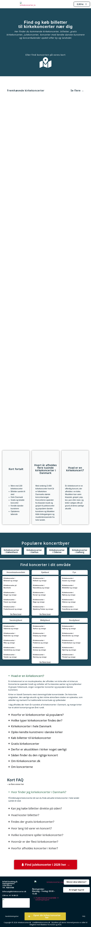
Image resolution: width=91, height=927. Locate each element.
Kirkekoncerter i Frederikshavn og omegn (71, 642)
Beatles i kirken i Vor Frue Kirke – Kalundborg (26, 373)
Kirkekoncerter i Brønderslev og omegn (70, 634)
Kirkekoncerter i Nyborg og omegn (68, 594)
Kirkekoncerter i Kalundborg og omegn (41, 587)
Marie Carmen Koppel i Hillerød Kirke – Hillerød (25, 258)
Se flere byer (15, 614)
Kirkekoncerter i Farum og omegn (10, 601)
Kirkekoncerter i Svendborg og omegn (70, 608)
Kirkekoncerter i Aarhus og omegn (39, 627)
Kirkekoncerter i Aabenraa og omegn (11, 627)
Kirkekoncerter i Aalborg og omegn (69, 627)
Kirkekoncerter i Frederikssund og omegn (13, 608)
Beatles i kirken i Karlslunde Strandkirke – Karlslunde (25, 430)
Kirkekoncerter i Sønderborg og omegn (12, 649)
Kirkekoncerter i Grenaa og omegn (39, 649)
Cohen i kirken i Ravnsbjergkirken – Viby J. (25, 200)
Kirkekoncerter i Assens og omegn (68, 579)
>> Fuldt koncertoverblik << (46, 898)
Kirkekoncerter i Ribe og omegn (9, 642)
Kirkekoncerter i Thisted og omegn (68, 656)
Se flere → (77, 90)
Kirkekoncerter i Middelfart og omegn (69, 587)
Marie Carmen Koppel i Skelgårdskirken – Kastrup (26, 315)
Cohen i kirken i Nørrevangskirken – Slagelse (65, 143)
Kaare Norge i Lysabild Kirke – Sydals (65, 201)
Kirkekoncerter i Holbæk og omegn (39, 579)
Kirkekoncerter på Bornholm (10, 587)
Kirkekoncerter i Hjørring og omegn (69, 649)
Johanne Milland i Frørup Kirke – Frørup (65, 373)
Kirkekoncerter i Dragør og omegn (10, 594)
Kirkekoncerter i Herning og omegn (40, 656)
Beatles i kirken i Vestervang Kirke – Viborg (65, 315)
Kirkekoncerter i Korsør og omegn (39, 594)
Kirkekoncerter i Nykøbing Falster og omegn (43, 608)
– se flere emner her (15, 784)
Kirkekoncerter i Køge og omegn (39, 601)
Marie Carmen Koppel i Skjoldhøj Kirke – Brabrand (65, 430)
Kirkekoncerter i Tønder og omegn (10, 656)
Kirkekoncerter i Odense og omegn (69, 601)
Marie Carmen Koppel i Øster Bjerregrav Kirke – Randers (25, 143)
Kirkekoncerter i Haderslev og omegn (11, 634)
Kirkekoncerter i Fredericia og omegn (40, 642)
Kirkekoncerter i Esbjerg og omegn (39, 634)
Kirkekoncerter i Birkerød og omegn (11, 579)
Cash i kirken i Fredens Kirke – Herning (65, 258)
